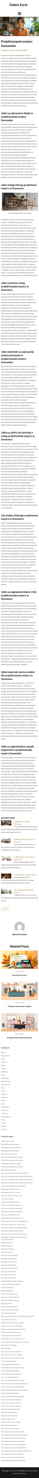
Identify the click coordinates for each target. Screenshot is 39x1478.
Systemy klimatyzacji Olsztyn (10, 1371)
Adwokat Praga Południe (9, 1255)
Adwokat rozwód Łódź (8, 1271)
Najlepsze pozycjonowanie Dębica (12, 1326)
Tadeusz (5, 50)
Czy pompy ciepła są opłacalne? (11, 1351)
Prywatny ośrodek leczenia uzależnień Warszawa (16, 1176)
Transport (4, 1110)
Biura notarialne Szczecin (9, 1154)
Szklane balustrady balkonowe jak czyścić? (14, 1390)
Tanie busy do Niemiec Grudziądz (11, 1208)
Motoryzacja (5, 1078)
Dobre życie (18, 5)
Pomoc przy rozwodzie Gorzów (11, 1403)
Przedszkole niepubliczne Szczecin (12, 1160)
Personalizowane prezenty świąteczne (13, 1438)
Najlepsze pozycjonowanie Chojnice (12, 1323)
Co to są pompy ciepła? (8, 1361)
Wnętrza (5, 909)
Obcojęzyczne (5, 1084)
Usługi (3, 1123)
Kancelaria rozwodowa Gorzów (11, 1406)
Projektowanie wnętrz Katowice (19, 1038)
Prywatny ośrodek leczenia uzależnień (13, 1186)
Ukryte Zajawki (6, 1116)
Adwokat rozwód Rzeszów (9, 1268)
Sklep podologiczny (7, 1291)
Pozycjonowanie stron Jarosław (11, 1147)
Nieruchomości (6, 1081)
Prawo (3, 1091)
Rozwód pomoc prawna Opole (10, 1422)
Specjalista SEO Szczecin (9, 1262)
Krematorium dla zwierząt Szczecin (12, 1218)
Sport (3, 1104)
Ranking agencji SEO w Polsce (10, 1189)
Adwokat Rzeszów (7, 1252)
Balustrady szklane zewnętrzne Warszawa (14, 1383)
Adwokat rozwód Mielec (9, 1265)
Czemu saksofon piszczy (9, 1319)
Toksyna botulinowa (7, 1199)
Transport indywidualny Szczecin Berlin (13, 1234)
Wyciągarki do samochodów (10, 1151)
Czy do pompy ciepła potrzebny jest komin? (15, 1342)
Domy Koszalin (6, 1348)
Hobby (3, 1065)
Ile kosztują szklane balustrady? (11, 1399)
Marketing (4, 1072)
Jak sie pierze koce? (19, 975)
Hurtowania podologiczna (9, 1294)
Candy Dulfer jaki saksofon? (10, 1310)
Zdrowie (3, 1129)
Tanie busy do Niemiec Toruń (10, 1202)
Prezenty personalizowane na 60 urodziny (14, 1173)
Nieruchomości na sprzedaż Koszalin (12, 1358)
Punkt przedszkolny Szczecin (10, 1364)
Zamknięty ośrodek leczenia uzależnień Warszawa (17, 1183)
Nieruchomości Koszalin (8, 1170)
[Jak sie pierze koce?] (19, 959)
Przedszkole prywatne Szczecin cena (13, 1339)
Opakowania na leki (7, 1141)
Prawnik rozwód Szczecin (9, 1425)
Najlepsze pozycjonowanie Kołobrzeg (13, 1329)
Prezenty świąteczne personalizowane (13, 1444)
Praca (3, 1088)
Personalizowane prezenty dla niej (12, 1454)
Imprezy (3, 1068)
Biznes (3, 1052)
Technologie (5, 1107)
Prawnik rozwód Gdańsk (9, 1412)
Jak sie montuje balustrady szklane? (12, 1380)
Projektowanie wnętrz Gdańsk (19, 1006)
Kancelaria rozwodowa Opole (10, 1409)
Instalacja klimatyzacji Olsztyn (10, 1284)
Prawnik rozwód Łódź (8, 1419)
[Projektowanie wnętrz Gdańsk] (19, 990)
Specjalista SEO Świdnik (9, 1258)
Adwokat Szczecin (7, 1242)
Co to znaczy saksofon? (8, 1313)
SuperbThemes (20, 1473)
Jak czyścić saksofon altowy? (10, 1297)
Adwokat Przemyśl (7, 1246)
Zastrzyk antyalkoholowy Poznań (11, 1157)
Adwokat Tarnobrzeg (8, 1249)
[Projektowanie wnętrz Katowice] (19, 1021)
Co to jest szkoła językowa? (10, 1377)
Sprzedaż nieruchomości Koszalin (11, 1355)
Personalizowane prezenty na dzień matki (14, 1435)
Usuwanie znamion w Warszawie (11, 1195)
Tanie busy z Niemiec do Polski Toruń (13, 1224)
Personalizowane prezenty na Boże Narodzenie (16, 1451)
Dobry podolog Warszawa (9, 1307)
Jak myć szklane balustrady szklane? (12, 1396)
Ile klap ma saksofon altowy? (10, 1300)
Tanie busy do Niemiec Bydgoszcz (12, 1205)
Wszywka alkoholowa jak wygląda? (12, 1281)
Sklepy (3, 1100)
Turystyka (4, 1113)
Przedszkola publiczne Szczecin (11, 1163)
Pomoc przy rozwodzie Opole (10, 1428)
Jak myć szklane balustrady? (10, 1393)
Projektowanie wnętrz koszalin (25, 875)
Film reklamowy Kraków (8, 1278)
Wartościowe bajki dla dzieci (10, 1144)
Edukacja (4, 1062)
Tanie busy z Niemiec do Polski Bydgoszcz (14, 1221)
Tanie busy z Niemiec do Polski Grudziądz (14, 1227)
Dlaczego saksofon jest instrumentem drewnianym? (17, 1316)
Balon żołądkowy (6, 1303)
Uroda (3, 1120)
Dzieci (3, 1059)
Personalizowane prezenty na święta (13, 1432)
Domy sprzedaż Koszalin (9, 1345)
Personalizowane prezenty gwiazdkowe (14, 1448)
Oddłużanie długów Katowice (10, 1332)
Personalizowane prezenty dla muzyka (13, 1460)
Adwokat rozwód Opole (8, 1274)
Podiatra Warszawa (7, 1287)
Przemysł (4, 1094)
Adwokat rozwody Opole (9, 1415)
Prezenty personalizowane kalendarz (13, 1457)
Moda (3, 1075)
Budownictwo (5, 1056)
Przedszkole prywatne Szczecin (11, 1335)
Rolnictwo (4, 1097)
